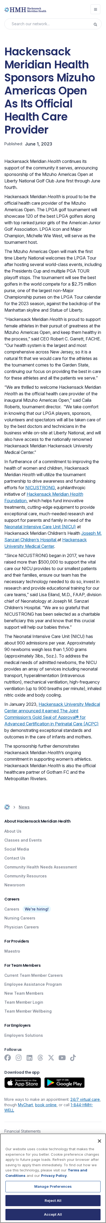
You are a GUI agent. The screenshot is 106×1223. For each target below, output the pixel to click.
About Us (12, 831)
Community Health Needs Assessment (40, 867)
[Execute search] (97, 23)
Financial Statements (22, 1131)
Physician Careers (21, 927)
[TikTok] (73, 1057)
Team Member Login (23, 1002)
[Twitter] (51, 1057)
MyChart (25, 1104)
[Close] (99, 1141)
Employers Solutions (23, 1035)
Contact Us (14, 858)
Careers (11, 909)
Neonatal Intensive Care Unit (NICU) (40, 526)
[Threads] (40, 1057)
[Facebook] (7, 1057)
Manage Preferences (53, 1186)
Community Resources (25, 876)
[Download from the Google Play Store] (64, 1082)
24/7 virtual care (85, 1099)
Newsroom (14, 885)
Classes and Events (23, 840)
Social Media (16, 849)
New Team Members (23, 993)
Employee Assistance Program (33, 984)
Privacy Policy (54, 1175)
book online (46, 1104)
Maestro (12, 951)
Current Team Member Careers (33, 975)
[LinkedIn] (29, 1057)
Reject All (53, 1200)
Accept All (53, 1214)
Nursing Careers (19, 918)
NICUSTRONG (40, 487)
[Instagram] (18, 1057)
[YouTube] (62, 1057)
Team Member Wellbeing (28, 1011)
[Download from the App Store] (22, 1082)
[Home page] (7, 807)
